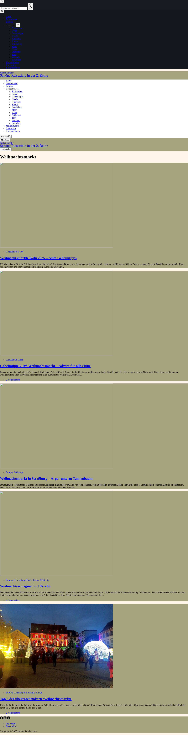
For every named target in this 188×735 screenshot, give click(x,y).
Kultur (15, 104)
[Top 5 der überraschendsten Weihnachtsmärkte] (56, 687)
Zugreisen (16, 123)
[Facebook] (2, 718)
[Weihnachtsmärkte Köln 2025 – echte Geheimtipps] (56, 246)
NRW (8, 81)
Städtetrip (16, 115)
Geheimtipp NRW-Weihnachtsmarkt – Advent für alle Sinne (45, 366)
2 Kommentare (13, 379)
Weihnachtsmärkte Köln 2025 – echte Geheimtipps (38, 258)
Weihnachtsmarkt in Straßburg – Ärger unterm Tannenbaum (46, 478)
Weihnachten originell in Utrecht (25, 586)
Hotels (15, 99)
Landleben (17, 107)
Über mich (11, 128)
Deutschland (11, 83)
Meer (14, 110)
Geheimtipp (17, 96)
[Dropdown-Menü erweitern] (18, 89)
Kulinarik (16, 102)
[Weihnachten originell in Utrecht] (56, 575)
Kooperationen (13, 131)
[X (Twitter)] (5, 718)
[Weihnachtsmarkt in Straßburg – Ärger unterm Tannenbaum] (56, 467)
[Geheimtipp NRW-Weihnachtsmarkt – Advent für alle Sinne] (56, 354)
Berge (14, 94)
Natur (14, 112)
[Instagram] (8, 718)
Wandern (16, 120)
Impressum (11, 723)
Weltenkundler (24, 74)
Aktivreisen (17, 91)
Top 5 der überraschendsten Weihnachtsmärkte (36, 699)
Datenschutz (11, 726)
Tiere (14, 118)
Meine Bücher (12, 125)
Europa (9, 86)
